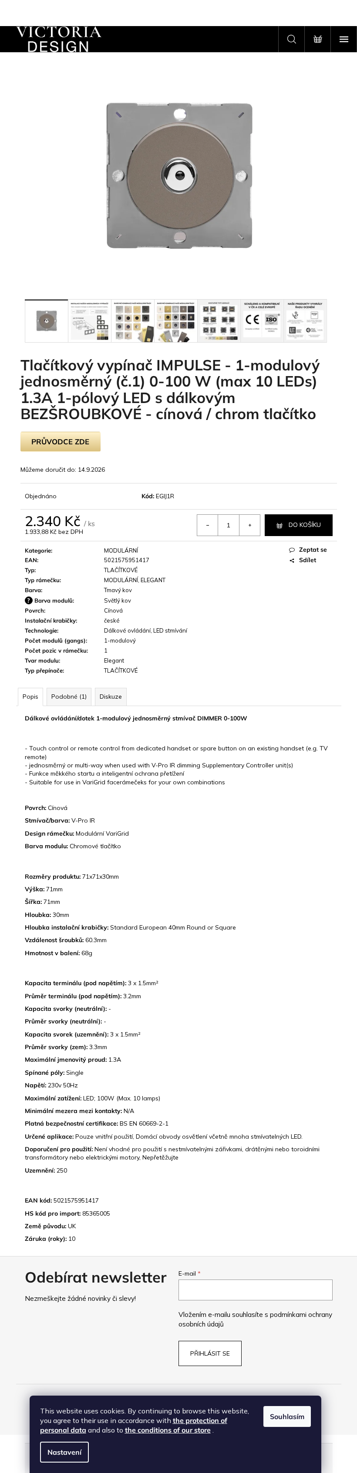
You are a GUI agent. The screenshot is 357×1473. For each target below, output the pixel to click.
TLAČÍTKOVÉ (121, 570)
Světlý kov (117, 600)
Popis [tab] (30, 696)
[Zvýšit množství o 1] (249, 525)
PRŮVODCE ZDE (60, 441)
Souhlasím (287, 1416)
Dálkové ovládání (127, 630)
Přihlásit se (210, 1353)
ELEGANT (153, 580)
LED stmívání (170, 630)
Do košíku (305, 525)
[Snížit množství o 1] (207, 525)
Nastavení (64, 1452)
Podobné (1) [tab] (69, 696)
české (112, 620)
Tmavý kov (118, 590)
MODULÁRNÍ (121, 550)
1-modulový (120, 640)
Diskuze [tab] (111, 696)
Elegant (114, 660)
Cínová (113, 610)
